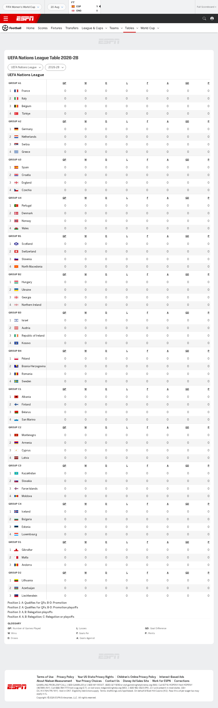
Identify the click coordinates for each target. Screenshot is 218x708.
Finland (26, 404)
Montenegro (29, 435)
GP (64, 83)
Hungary (27, 282)
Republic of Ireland (33, 335)
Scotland (27, 243)
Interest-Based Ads (171, 676)
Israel (25, 320)
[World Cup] (158, 28)
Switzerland (29, 251)
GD (187, 83)
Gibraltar (27, 549)
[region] (128, 339)
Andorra (27, 565)
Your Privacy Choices (89, 681)
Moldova (27, 496)
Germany (27, 129)
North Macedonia (32, 266)
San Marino (28, 419)
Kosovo (26, 343)
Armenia (27, 442)
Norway (26, 220)
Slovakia (27, 481)
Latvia (25, 457)
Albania (26, 396)
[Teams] (121, 28)
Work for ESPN (161, 681)
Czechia (27, 190)
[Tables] (137, 28)
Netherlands (29, 136)
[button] (204, 18)
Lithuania (27, 580)
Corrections (181, 681)
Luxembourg (29, 534)
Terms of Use (45, 676)
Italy (24, 98)
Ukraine (26, 289)
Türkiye (26, 113)
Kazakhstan (29, 473)
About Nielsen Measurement (54, 681)
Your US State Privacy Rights (95, 676)
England (27, 182)
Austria (26, 328)
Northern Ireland (31, 304)
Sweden (26, 381)
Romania (27, 373)
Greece (26, 151)
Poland (26, 358)
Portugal (27, 205)
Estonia (26, 526)
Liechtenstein (29, 595)
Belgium (26, 106)
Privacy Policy (65, 676)
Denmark (27, 213)
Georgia (26, 297)
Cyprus (26, 450)
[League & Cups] (106, 28)
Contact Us (112, 681)
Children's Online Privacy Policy (136, 676)
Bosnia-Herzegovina (34, 366)
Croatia (26, 175)
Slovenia (27, 259)
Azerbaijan (28, 588)
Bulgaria (27, 519)
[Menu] (5, 18)
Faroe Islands (29, 488)
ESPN (25, 18)
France (26, 90)
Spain (25, 167)
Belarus (26, 412)
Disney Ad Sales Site (136, 681)
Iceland (26, 511)
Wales (25, 228)
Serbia (26, 144)
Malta (25, 557)
